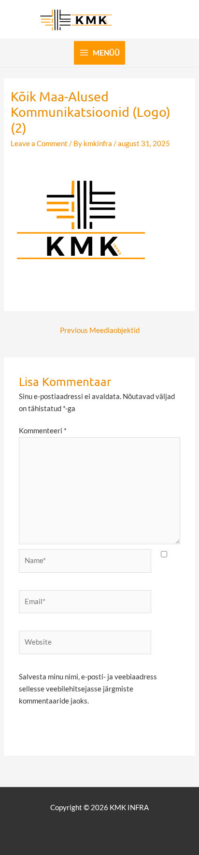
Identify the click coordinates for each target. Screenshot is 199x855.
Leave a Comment (39, 143)
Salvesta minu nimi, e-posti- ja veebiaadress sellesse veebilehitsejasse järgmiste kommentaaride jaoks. (88, 689)
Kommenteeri (43, 431)
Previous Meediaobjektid (100, 330)
